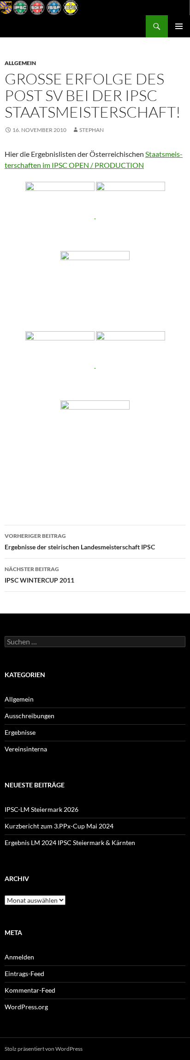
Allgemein (20, 63)
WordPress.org (26, 1007)
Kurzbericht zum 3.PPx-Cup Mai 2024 (59, 826)
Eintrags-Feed (24, 973)
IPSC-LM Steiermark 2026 (41, 809)
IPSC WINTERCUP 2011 (39, 575)
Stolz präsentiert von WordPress (44, 1048)
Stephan (91, 129)
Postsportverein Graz (44, 26)
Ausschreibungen (29, 716)
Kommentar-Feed (30, 990)
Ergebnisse (20, 732)
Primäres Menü (179, 26)
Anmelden (19, 957)
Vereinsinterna (26, 749)
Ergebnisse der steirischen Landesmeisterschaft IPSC (80, 541)
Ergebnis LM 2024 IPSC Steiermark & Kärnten (70, 842)
